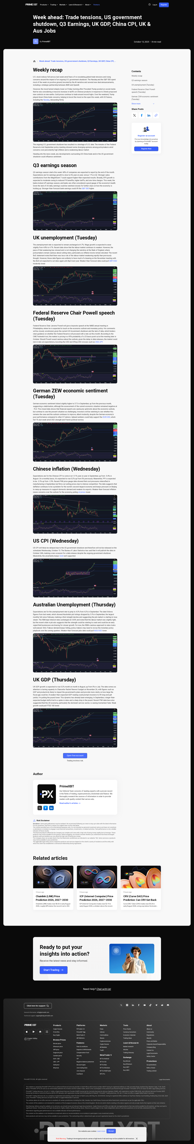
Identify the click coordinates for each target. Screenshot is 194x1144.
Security (79, 1055)
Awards (149, 1038)
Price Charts (127, 1029)
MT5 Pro (102, 1074)
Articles (125, 1049)
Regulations (150, 1035)
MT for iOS (103, 1062)
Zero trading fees (82, 1068)
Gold (61, 556)
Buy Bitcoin (126, 1061)
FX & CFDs (56, 1032)
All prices (56, 1068)
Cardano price (57, 1055)
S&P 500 (85, 188)
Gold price (56, 1065)
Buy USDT (126, 1067)
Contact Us (150, 1050)
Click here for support (36, 1006)
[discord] (168, 1005)
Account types (81, 1065)
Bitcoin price (57, 1043)
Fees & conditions (82, 1046)
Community (150, 1032)
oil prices (82, 492)
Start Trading (51, 970)
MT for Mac (103, 1065)
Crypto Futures (57, 1029)
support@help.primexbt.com (44, 1016)
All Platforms (81, 1038)
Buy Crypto (56, 1035)
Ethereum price (58, 1046)
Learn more (101, 1131)
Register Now (146, 149)
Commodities (104, 1035)
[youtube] (145, 1005)
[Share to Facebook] (142, 115)
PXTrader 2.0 (81, 1029)
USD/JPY (99, 342)
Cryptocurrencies (105, 1041)
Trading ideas (127, 1038)
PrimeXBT (46, 41)
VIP (78, 1059)
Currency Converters (129, 1032)
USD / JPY (56, 1062)
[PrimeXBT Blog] (37, 1025)
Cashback (80, 1074)
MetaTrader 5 (81, 1035)
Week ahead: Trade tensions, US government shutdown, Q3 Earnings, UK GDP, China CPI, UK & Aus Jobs (77, 61)
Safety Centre (151, 1056)
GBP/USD (113, 261)
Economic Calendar (129, 1035)
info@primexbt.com (43, 1012)
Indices (102, 1032)
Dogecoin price (58, 1052)
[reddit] (162, 1005)
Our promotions (151, 1065)
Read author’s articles (69, 803)
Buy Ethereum (127, 1064)
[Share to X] (134, 115)
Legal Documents (152, 1053)
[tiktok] (150, 1005)
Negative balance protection (85, 1062)
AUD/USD (98, 631)
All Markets (103, 1047)
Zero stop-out (81, 1071)
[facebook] (133, 1005)
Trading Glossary (128, 1052)
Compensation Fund (83, 1052)
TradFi (102, 1050)
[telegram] (156, 1005)
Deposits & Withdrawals (84, 1049)
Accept (111, 1131)
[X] (121, 1005)
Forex (101, 1029)
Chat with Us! (104, 989)
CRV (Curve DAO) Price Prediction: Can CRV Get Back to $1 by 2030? (140, 900)
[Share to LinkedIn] (149, 115)
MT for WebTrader (105, 1071)
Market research (128, 1046)
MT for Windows (105, 1068)
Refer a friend (151, 1068)
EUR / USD (56, 1059)
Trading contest (152, 1071)
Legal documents (164, 1079)
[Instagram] (127, 1005)
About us (149, 1029)
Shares (102, 1038)
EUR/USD (106, 417)
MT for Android (104, 1059)
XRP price (56, 1049)
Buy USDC (126, 1070)
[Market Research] (34, 61)
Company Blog (151, 1047)
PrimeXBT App (81, 1032)
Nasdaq (46, 100)
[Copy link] (156, 115)
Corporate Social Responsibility (156, 1044)
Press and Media (152, 1041)
